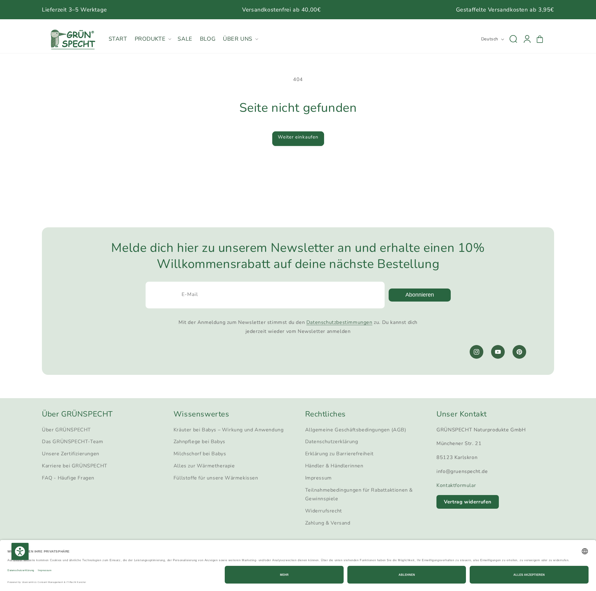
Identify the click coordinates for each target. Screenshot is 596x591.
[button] (152, 39)
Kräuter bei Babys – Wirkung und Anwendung (229, 429)
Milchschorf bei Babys (200, 453)
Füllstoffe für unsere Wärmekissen (216, 478)
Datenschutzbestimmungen (339, 322)
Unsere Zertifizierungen (70, 453)
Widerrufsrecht (323, 510)
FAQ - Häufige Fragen (68, 478)
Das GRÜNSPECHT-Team (72, 441)
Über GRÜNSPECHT (66, 429)
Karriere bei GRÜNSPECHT (74, 465)
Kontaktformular (456, 485)
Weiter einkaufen (298, 137)
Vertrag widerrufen (467, 501)
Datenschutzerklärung (331, 441)
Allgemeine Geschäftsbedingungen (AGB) (355, 429)
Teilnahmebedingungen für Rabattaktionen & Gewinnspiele (359, 494)
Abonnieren (419, 295)
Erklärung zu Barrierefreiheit (339, 453)
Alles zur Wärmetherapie (204, 465)
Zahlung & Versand (327, 523)
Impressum (318, 478)
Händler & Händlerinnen (334, 465)
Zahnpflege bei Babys (199, 441)
